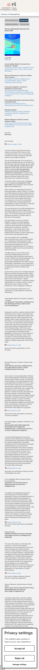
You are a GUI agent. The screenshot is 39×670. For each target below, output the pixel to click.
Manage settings (19, 664)
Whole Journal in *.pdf (14, 144)
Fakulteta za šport (11, 6)
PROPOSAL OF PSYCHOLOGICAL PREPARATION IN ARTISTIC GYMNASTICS (19, 104)
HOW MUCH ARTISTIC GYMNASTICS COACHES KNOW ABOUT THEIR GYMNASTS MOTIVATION (17, 80)
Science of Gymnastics (11, 20)
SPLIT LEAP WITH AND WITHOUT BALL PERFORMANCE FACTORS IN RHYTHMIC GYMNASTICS (18, 124)
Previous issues (24, 24)
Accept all (19, 648)
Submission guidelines (11, 24)
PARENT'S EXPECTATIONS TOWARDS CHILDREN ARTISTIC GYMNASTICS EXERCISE (17, 113)
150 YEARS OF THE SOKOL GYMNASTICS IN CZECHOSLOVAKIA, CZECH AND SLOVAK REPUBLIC (19, 69)
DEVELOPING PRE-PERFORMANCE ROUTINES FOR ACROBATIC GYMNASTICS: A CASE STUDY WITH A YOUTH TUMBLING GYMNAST (19, 93)
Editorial (7, 59)
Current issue (24, 20)
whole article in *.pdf (14, 345)
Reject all (19, 658)
